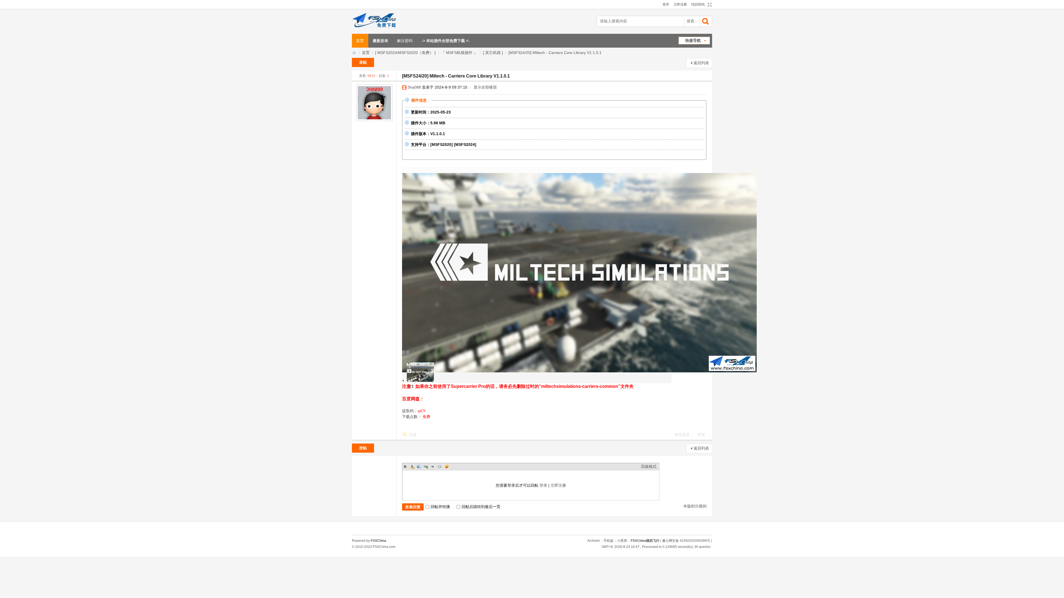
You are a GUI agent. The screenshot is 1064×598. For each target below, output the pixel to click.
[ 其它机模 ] (493, 52)
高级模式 (648, 466)
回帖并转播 (440, 506)
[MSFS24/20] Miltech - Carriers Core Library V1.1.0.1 (555, 52)
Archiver (593, 541)
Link (426, 466)
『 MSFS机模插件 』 (459, 52)
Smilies (446, 466)
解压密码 (405, 40)
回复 (413, 434)
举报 (701, 434)
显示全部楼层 (485, 87)
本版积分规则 (695, 506)
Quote (433, 466)
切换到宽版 (709, 4)
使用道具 (682, 434)
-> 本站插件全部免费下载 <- (445, 40)
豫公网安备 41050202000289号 (686, 541)
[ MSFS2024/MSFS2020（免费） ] (405, 52)
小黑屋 (622, 541)
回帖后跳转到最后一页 (481, 506)
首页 (360, 40)
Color (412, 466)
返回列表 (701, 63)
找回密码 (698, 4)
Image (419, 466)
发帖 (363, 62)
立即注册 (680, 4)
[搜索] (706, 21)
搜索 (690, 21)
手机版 (608, 541)
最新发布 (380, 40)
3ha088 (414, 87)
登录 (666, 4)
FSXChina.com (384, 547)
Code (440, 466)
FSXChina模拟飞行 (354, 53)
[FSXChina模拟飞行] (380, 21)
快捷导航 (693, 40)
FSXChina (378, 541)
